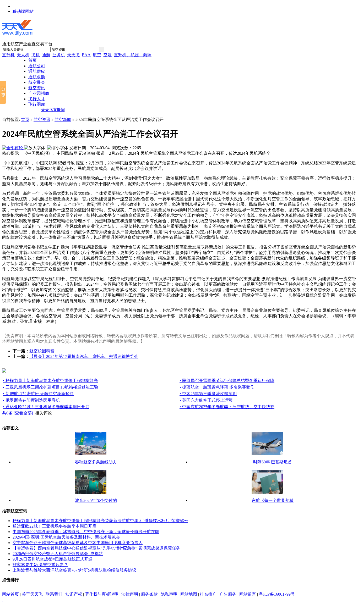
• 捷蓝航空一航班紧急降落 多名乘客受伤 (217, 387)
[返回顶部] (2, 599)
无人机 (23, 55)
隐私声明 (169, 594)
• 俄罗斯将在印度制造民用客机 (31, 400)
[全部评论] (13, 148)
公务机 (58, 55)
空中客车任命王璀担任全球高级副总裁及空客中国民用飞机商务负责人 (78, 542)
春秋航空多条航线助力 (96, 462)
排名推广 (208, 594)
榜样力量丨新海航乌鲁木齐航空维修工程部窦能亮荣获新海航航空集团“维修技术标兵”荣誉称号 (100, 520)
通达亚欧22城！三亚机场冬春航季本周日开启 (54, 526)
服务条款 (149, 594)
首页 (25, 119)
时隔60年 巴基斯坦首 (272, 462)
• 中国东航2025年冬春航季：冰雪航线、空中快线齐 (227, 406)
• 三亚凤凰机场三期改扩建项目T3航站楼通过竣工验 (50, 387)
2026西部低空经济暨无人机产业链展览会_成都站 (58, 553)
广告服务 (228, 594)
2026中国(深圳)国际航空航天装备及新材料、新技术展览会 (66, 537)
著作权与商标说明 (101, 594)
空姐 (107, 55)
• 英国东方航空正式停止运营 (206, 400)
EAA (86, 55)
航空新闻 (63, 119)
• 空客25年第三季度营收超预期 (208, 393)
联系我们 (54, 594)
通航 (46, 55)
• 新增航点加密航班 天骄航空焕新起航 (38, 393)
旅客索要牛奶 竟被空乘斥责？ (40, 564)
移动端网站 (23, 11)
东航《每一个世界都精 (273, 500)
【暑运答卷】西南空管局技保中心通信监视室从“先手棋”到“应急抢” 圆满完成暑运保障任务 (96, 548)
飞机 (35, 55)
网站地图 (188, 594)
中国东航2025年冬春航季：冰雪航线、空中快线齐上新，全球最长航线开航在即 (86, 531)
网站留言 (247, 594)
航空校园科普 (42, 351)
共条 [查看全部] (17, 413)
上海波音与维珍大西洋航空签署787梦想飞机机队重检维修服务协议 (74, 570)
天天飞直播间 (53, 110)
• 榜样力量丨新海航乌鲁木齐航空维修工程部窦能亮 (50, 380)
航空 (97, 55)
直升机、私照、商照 (132, 55)
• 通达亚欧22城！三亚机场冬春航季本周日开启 (46, 406)
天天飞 (73, 55)
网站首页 (10, 594)
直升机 (8, 55)
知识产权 (73, 594)
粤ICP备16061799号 (277, 594)
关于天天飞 (32, 594)
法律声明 (129, 594)
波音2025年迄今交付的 (96, 500)
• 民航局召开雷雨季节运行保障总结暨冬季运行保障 (227, 380)
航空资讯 (42, 119)
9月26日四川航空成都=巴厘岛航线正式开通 (53, 559)
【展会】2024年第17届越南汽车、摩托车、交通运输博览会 (83, 356)
